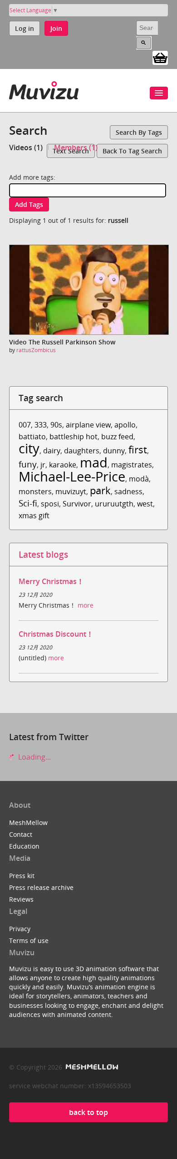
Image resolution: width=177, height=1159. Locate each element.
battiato (32, 437)
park (100, 490)
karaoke (62, 465)
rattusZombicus (36, 350)
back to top (88, 1112)
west (145, 504)
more (85, 605)
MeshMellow (28, 822)
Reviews (21, 899)
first (137, 449)
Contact (20, 834)
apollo (125, 425)
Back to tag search (132, 151)
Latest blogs (43, 554)
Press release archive (41, 887)
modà (139, 479)
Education (24, 846)
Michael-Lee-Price (72, 476)
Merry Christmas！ (51, 581)
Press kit (21, 875)
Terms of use (29, 940)
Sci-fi (28, 503)
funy (28, 464)
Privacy (19, 928)
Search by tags (139, 132)
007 (25, 425)
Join (56, 28)
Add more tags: (32, 177)
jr (42, 465)
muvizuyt (70, 491)
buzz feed (117, 437)
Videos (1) (26, 147)
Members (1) (76, 147)
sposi (50, 504)
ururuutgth (114, 504)
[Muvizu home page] (44, 88)
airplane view (88, 425)
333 (40, 425)
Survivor (77, 504)
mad (94, 462)
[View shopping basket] (160, 57)
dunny (114, 451)
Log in (24, 28)
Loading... (33, 757)
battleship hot (73, 437)
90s (56, 425)
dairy (51, 451)
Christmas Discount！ (56, 634)
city (29, 448)
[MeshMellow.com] (91, 1067)
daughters (81, 451)
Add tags (29, 204)
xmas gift (34, 516)
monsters (35, 491)
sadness (128, 491)
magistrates (131, 465)
